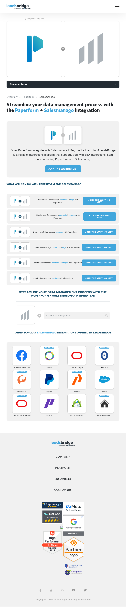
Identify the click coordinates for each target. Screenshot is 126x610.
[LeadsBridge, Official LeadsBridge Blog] (19, 6)
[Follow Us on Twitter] (85, 590)
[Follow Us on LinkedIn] (62, 590)
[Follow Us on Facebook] (40, 590)
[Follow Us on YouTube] (73, 590)
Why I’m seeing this (35, 19)
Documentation (19, 84)
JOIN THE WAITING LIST (63, 169)
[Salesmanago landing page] (91, 49)
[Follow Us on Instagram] (51, 590)
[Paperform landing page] (34, 49)
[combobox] (77, 315)
